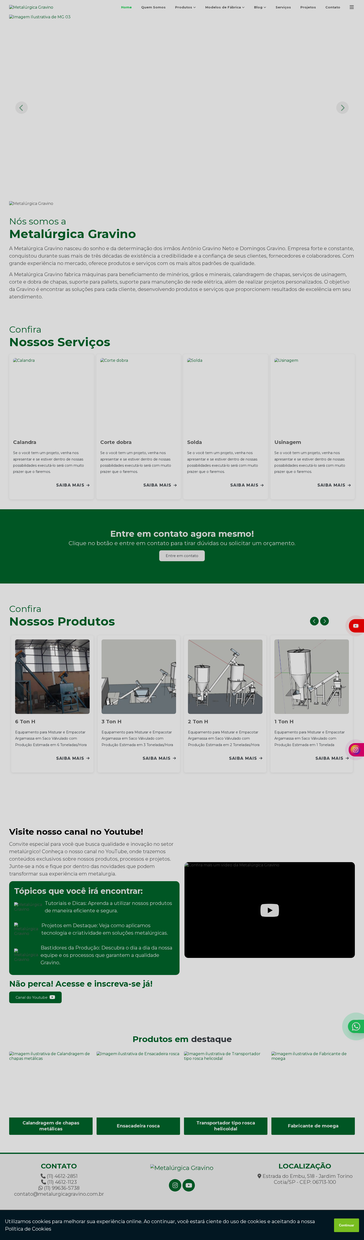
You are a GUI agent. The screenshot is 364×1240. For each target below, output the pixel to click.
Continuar (346, 1225)
